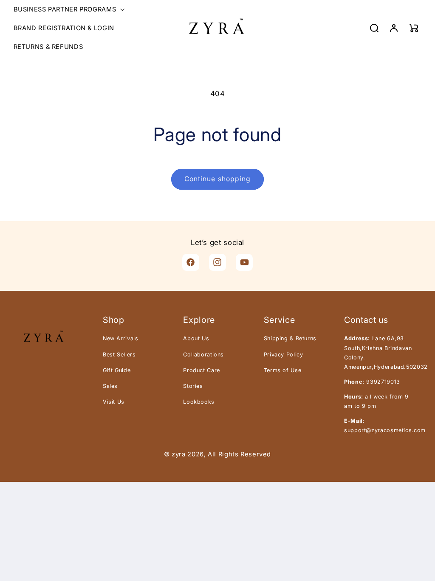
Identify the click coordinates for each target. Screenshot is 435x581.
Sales (110, 386)
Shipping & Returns (290, 338)
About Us (196, 338)
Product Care (201, 370)
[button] (68, 9)
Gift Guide (116, 370)
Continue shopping (217, 179)
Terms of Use (283, 370)
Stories (193, 386)
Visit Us (113, 402)
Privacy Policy (283, 354)
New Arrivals (120, 338)
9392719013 (383, 382)
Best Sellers (119, 354)
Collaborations (203, 354)
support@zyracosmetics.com (385, 430)
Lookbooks (199, 402)
